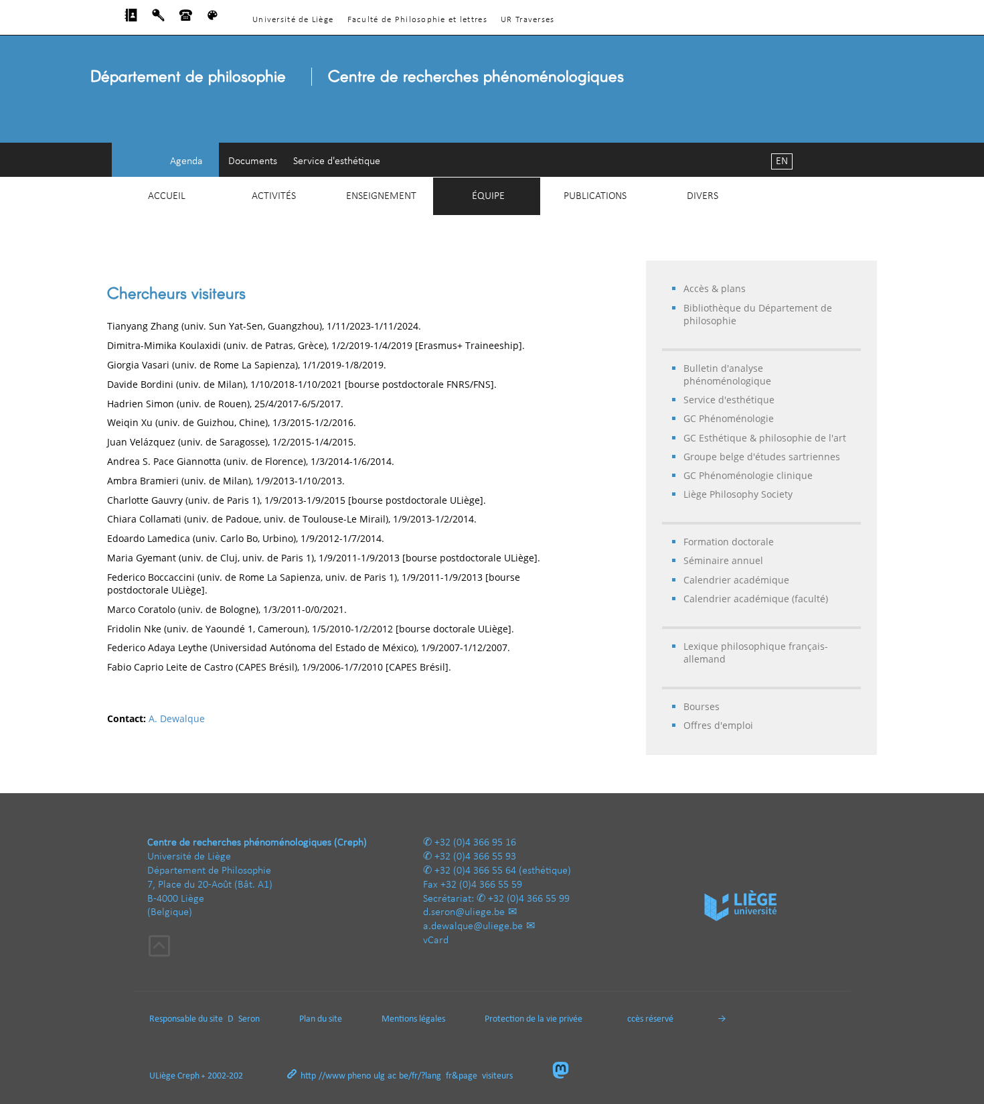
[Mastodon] (566, 1071)
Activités (274, 196)
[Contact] (186, 18)
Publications (595, 196)
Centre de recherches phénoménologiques (476, 75)
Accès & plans (714, 288)
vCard (435, 940)
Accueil (166, 196)
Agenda (186, 161)
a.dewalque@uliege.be (473, 926)
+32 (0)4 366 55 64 (475, 871)
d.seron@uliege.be (464, 912)
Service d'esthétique (336, 161)
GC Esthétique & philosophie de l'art (764, 437)
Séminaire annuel (723, 560)
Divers (702, 196)
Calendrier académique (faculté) (755, 598)
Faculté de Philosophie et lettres (417, 19)
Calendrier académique (736, 579)
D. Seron (244, 1019)
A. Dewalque (177, 718)
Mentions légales (413, 1019)
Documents (252, 161)
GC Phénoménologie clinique (748, 475)
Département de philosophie (188, 75)
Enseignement (381, 196)
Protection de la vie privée (533, 1019)
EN (782, 161)
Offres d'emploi (718, 725)
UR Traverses (527, 19)
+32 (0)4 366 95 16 (475, 842)
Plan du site (320, 1019)
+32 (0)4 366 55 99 (529, 899)
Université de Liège (292, 19)
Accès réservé (647, 1019)
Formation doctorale (728, 541)
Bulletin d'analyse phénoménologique (727, 374)
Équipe (488, 196)
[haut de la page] (159, 948)
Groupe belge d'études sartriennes (761, 456)
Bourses (701, 706)
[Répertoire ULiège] (131, 18)
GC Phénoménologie (728, 418)
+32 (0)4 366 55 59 (481, 885)
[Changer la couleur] (213, 18)
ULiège (162, 1076)
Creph (188, 1076)
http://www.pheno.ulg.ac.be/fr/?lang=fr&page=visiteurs (407, 1076)
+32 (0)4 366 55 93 (475, 856)
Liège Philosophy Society (738, 494)
